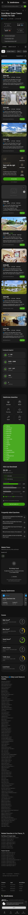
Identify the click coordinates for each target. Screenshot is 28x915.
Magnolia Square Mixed (6, 801)
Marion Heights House (5, 811)
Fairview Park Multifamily (6, 731)
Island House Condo (5, 782)
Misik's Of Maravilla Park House (7, 817)
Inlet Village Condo (5, 780)
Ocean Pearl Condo (5, 823)
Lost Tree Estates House (6, 798)
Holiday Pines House (5, 770)
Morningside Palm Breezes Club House (9, 819)
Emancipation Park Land (6, 728)
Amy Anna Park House (5, 682)
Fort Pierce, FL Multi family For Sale (8, 843)
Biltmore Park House (5, 692)
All (3, 556)
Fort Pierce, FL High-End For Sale (7, 856)
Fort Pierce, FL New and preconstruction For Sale (11, 859)
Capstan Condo (4, 697)
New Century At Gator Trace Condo (8, 820)
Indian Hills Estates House (6, 772)
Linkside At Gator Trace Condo (7, 797)
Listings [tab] (4, 46)
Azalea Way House (5, 688)
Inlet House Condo (5, 779)
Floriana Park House (5, 735)
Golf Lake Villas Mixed (5, 753)
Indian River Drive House (6, 775)
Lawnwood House (5, 794)
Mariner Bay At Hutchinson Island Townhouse (10, 810)
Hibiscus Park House (5, 763)
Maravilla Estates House (6, 802)
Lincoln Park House (5, 795)
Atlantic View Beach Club (9, 598)
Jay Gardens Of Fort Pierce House (7, 783)
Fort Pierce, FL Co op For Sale (7, 846)
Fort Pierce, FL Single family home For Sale (9, 837)
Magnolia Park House (5, 799)
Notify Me (15, 576)
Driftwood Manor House (6, 720)
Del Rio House (4, 719)
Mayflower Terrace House (6, 814)
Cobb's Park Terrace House (6, 707)
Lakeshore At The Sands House (7, 791)
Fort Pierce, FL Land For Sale (7, 840)
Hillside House (4, 769)
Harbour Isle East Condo (6, 758)
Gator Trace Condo (5, 750)
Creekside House (4, 716)
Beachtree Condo (4, 691)
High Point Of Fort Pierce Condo (7, 766)
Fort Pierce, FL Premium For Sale (8, 853)
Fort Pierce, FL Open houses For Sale (8, 862)
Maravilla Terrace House (6, 808)
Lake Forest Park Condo (6, 789)
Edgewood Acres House (6, 725)
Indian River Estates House (6, 776)
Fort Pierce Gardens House (6, 737)
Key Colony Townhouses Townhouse (8, 788)
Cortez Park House (5, 713)
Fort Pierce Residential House (7, 741)
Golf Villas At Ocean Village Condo (8, 756)
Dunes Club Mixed (5, 722)
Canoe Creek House (5, 695)
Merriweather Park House (6, 816)
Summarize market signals (10, 35)
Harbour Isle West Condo (6, 760)
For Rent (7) (15, 602)
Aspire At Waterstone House (6, 684)
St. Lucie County (9, 873)
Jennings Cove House (5, 786)
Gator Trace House (5, 751)
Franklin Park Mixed (5, 742)
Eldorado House (4, 726)
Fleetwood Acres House (6, 732)
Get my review (14, 179)
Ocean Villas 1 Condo (5, 826)
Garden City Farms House (6, 747)
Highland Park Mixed (5, 767)
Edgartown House (5, 723)
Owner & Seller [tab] (12, 46)
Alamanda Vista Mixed (5, 681)
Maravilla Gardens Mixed (6, 804)
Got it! (14, 907)
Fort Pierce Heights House (6, 738)
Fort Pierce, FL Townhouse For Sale (8, 842)
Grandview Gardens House (6, 757)
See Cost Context (13, 504)
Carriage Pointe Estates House (7, 700)
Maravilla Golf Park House (6, 805)
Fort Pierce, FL (16, 873)
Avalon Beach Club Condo (6, 685)
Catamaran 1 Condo (5, 701)
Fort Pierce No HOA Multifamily (7, 739)
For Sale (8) (5, 602)
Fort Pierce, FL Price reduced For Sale (8, 864)
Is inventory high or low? (9, 38)
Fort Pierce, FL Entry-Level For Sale (8, 852)
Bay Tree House (4, 690)
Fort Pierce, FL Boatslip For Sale (7, 847)
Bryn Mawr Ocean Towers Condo (7, 694)
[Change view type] (25, 56)
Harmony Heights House (6, 761)
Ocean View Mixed (5, 824)
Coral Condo (4, 710)
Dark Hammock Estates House (7, 717)
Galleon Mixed (4, 745)
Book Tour (22, 87)
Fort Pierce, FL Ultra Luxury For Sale (8, 858)
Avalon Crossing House (6, 687)
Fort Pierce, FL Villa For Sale (7, 845)
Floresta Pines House (5, 734)
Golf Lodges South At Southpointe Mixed (9, 754)
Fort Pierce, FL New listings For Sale (8, 865)
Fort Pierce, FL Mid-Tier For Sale (7, 855)
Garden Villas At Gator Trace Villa (7, 748)
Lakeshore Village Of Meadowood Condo (9, 792)
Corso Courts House (5, 712)
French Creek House (5, 744)
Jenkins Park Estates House (6, 785)
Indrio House (4, 778)
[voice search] (22, 6)
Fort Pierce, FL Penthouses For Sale (8, 861)
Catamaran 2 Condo (5, 703)
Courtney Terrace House (6, 714)
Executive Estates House (6, 729)
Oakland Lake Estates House (7, 821)
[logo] (13, 2)
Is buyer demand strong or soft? (10, 41)
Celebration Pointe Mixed (6, 704)
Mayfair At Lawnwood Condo (7, 813)
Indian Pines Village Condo (6, 773)
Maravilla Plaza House (5, 807)
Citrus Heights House (5, 706)
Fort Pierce (3, 10)
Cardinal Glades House (6, 698)
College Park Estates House (6, 709)
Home (4, 873)
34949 (8, 10)
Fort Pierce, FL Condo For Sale (7, 839)
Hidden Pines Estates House (6, 764)
